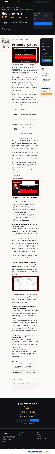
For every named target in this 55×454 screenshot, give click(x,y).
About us (38, 434)
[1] (35, 63)
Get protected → (47, 60)
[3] (28, 227)
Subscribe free (47, 93)
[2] (15, 163)
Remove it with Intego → (43, 23)
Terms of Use (39, 436)
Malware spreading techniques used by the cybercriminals (6, 47)
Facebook (3, 441)
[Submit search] (34, 1)
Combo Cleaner (21, 157)
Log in (51, 1)
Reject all (38, 451)
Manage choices (46, 451)
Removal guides (8, 7)
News (11, 1)
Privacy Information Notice (41, 438)
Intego (29, 135)
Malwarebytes (29, 157)
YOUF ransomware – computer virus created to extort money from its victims (5, 42)
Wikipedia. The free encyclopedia (26, 363)
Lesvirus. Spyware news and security (26, 364)
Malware (15, 1)
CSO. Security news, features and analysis (24, 367)
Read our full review (46, 63)
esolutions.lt (8, 439)
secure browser (15, 316)
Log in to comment (33, 391)
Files (23, 1)
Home (2, 7)
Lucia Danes (6, 28)
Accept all (31, 451)
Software (19, 1)
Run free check (35, 420)
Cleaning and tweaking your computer (5, 51)
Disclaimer (38, 440)
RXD (30, 84)
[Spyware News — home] (5, 1)
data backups (21, 351)
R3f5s (27, 84)
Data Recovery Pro (17, 354)
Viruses (20, 434)
